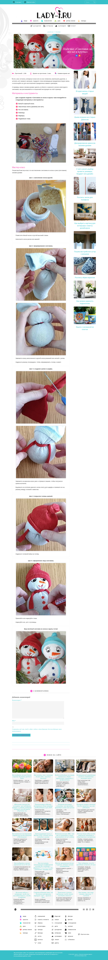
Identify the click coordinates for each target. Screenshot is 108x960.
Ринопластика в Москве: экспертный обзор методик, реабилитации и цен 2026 (43, 806)
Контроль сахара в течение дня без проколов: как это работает (86, 806)
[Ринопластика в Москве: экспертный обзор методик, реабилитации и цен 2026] (43, 801)
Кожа (39, 943)
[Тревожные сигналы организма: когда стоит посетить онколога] (64, 889)
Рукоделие (37, 26)
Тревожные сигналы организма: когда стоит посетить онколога (64, 894)
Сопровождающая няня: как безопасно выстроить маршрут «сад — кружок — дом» (43, 895)
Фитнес (70, 919)
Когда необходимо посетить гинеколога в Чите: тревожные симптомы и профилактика (64, 777)
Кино (69, 933)
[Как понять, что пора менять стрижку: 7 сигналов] (86, 889)
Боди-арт (57, 916)
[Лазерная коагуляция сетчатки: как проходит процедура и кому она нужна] (64, 801)
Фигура (70, 916)
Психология (48, 21)
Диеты (57, 943)
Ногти (39, 936)
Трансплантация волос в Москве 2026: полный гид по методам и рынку (43, 835)
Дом (59, 21)
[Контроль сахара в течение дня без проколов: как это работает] (86, 801)
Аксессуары (41, 926)
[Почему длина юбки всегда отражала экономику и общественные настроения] (86, 831)
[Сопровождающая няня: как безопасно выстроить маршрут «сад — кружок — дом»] (43, 889)
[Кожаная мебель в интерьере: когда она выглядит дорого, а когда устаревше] (22, 889)
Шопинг (70, 926)
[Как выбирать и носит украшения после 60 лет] (22, 860)
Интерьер (49, 26)
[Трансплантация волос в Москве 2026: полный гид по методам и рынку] (43, 831)
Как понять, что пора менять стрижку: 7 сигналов (86, 894)
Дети (56, 926)
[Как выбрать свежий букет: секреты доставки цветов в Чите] (22, 772)
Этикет (73, 26)
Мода (25, 21)
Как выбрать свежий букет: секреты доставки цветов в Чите (22, 776)
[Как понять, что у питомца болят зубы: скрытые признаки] (43, 772)
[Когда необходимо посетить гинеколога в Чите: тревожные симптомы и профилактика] (64, 772)
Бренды (40, 933)
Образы (40, 923)
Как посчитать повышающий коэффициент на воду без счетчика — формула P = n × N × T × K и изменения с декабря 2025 (43, 866)
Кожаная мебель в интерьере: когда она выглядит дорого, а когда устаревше (22, 895)
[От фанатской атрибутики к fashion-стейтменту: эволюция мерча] (86, 772)
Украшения (41, 916)
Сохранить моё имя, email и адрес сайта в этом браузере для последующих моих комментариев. (37, 730)
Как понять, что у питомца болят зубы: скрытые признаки (43, 776)
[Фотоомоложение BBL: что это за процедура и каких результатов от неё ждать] (64, 831)
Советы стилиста (43, 919)
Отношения (58, 923)
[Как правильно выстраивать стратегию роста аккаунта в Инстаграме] (22, 831)
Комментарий (17, 700)
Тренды (40, 929)
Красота (35, 21)
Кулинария (62, 26)
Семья (57, 919)
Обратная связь (31, 2)
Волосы (40, 939)
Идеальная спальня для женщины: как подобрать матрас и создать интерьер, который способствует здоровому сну (22, 808)
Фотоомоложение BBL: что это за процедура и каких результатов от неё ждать (64, 835)
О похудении (72, 923)
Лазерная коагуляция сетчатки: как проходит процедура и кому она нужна (64, 806)
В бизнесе (71, 939)
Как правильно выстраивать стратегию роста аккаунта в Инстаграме (22, 835)
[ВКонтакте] (76, 56)
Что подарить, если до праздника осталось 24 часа (86, 864)
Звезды (83, 21)
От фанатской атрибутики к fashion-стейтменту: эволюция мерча (86, 776)
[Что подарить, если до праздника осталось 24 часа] (86, 860)
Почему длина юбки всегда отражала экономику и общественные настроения (86, 835)
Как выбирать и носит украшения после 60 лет (22, 864)
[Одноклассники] (79, 56)
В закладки (18, 2)
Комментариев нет (64, 73)
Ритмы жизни (70, 21)
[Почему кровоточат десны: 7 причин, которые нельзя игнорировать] (64, 860)
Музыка (70, 936)
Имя (14, 720)
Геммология (72, 929)
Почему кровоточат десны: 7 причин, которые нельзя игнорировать (64, 864)
